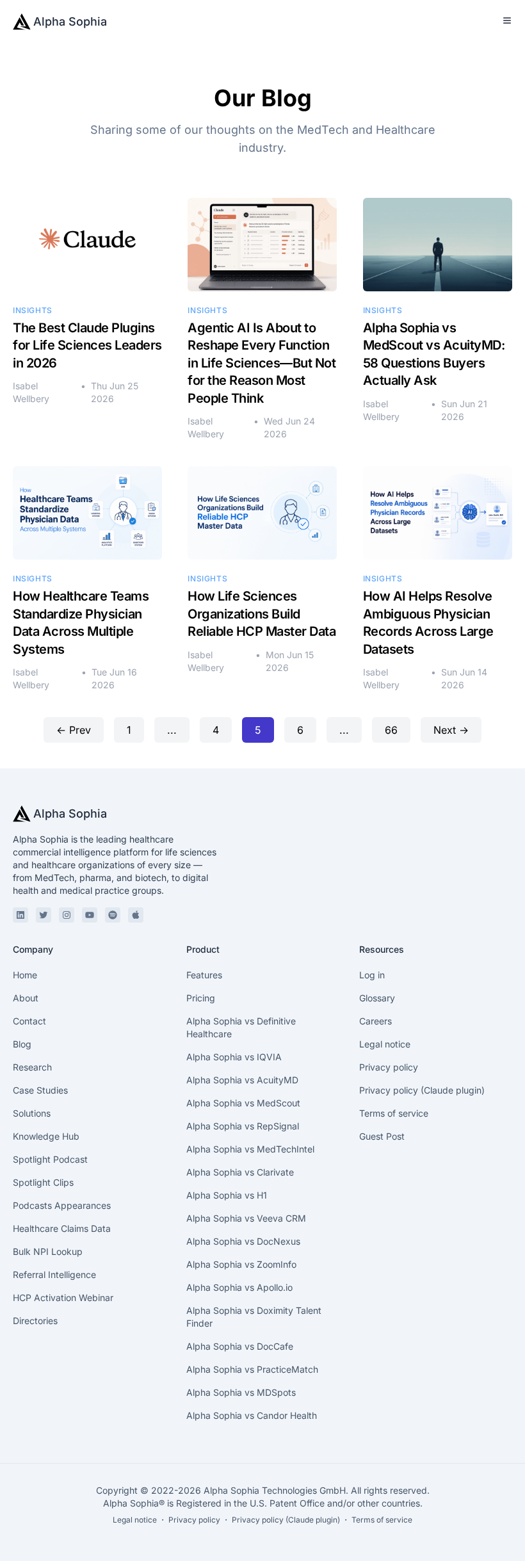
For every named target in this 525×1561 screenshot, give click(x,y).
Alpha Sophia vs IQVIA (234, 1056)
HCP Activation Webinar (63, 1297)
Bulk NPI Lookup (48, 1251)
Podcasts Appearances (62, 1205)
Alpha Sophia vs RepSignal (242, 1125)
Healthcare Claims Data (62, 1228)
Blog (22, 1044)
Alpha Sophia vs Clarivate (240, 1172)
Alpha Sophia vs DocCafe (239, 1346)
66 (391, 730)
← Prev (73, 730)
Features (204, 974)
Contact (29, 1020)
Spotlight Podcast (50, 1159)
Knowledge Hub (46, 1136)
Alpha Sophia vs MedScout (243, 1102)
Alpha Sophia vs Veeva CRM (246, 1218)
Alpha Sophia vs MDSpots (241, 1392)
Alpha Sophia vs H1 (226, 1195)
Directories (35, 1320)
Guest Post (382, 1136)
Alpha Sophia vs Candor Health (251, 1415)
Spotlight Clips (43, 1182)
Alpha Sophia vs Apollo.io (239, 1287)
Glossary (377, 997)
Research (32, 1067)
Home (25, 974)
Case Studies (40, 1090)
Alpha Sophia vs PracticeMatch (252, 1369)
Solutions (32, 1113)
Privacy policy (388, 1067)
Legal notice (384, 1044)
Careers (375, 1020)
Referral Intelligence (54, 1274)
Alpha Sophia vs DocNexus (243, 1241)
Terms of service (393, 1113)
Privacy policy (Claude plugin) (422, 1090)
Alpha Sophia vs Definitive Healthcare (241, 1027)
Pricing (200, 997)
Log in (372, 974)
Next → (451, 730)
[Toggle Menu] (507, 20)
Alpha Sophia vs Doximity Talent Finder (253, 1317)
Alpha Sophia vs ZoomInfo (241, 1264)
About (25, 997)
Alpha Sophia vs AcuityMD (242, 1079)
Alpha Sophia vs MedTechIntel (250, 1149)
